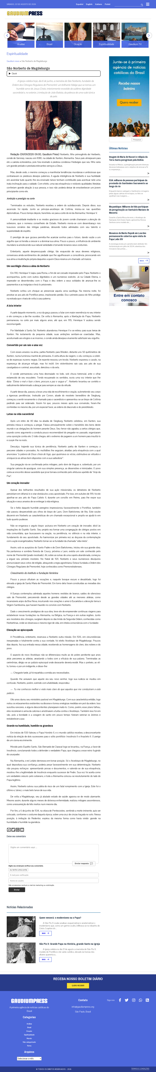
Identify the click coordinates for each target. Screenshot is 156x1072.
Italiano (98, 4)
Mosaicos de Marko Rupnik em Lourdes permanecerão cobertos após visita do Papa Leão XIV (127, 236)
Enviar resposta (82, 863)
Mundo (29, 1038)
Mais (44, 933)
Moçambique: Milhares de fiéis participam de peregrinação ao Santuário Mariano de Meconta (129, 209)
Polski (107, 4)
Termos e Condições (140, 1068)
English (89, 4)
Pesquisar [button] (137, 140)
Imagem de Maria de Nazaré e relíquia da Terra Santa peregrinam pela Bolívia (128, 158)
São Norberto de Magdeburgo (28, 68)
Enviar (17, 890)
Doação (29, 1031)
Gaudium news (13, 61)
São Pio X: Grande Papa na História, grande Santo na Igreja (69, 944)
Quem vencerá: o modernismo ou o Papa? (60, 917)
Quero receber (78, 986)
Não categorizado (29, 1042)
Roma (29, 1046)
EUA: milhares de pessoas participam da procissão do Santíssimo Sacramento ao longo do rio (128, 183)
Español (79, 4)
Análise (29, 1024)
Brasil (29, 1027)
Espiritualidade (17, 53)
